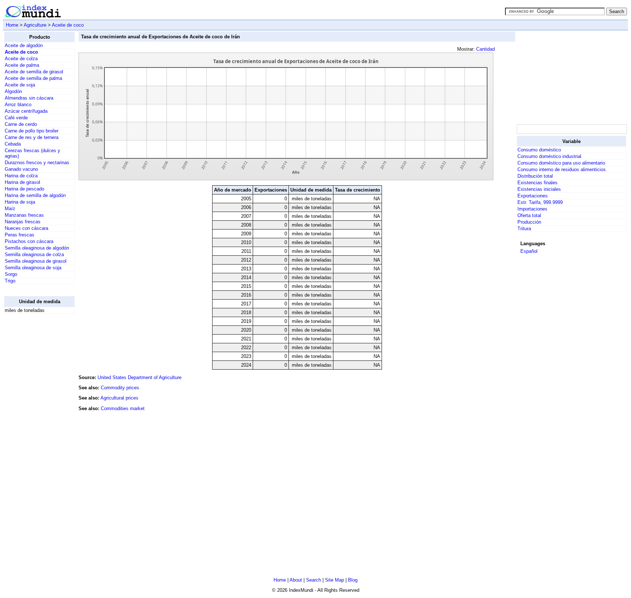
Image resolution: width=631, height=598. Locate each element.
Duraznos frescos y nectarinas (37, 162)
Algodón (13, 91)
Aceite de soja (20, 85)
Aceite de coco (68, 25)
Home (12, 25)
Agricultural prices (119, 398)
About (296, 580)
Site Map (334, 580)
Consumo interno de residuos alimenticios (561, 169)
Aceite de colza (21, 58)
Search (313, 580)
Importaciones (532, 209)
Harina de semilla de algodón (35, 195)
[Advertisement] (33, 429)
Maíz (10, 208)
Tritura (524, 228)
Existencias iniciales (539, 189)
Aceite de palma (22, 65)
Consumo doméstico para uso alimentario (561, 163)
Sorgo (11, 274)
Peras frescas (19, 235)
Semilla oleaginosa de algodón (37, 248)
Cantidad (485, 49)
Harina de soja (20, 202)
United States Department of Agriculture (139, 377)
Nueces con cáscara (26, 228)
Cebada (13, 144)
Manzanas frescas (24, 215)
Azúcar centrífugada (26, 111)
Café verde (16, 117)
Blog (352, 580)
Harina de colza (21, 175)
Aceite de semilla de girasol (34, 71)
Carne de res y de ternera (31, 137)
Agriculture (35, 25)
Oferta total (529, 215)
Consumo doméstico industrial (549, 156)
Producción (529, 222)
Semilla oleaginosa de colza (34, 254)
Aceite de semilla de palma (33, 78)
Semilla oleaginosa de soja (33, 267)
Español (529, 251)
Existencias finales (537, 182)
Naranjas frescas (23, 221)
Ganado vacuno (21, 169)
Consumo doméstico (539, 150)
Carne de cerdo (21, 124)
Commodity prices (120, 387)
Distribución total (535, 176)
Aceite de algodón (24, 45)
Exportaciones (532, 195)
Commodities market (123, 408)
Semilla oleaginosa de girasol (35, 261)
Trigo (10, 280)
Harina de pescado (24, 189)
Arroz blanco (18, 104)
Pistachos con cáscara (29, 241)
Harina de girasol (22, 182)
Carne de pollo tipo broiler (31, 131)
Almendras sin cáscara (29, 98)
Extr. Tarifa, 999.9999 (540, 202)
